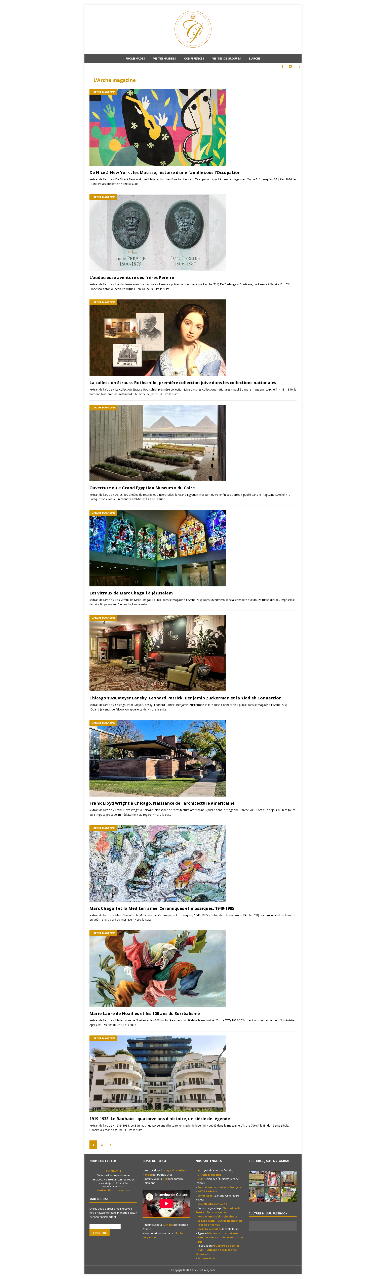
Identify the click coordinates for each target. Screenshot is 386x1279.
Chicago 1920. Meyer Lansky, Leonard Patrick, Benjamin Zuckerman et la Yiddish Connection (185, 698)
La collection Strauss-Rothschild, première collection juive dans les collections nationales (182, 382)
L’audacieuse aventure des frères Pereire (131, 277)
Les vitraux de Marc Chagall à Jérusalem (131, 593)
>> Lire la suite (128, 184)
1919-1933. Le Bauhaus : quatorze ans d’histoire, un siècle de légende (159, 1118)
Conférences (194, 58)
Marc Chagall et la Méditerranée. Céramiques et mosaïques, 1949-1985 (161, 908)
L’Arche (255, 58)
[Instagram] (290, 66)
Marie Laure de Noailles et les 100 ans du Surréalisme (144, 1013)
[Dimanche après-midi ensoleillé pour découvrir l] (256, 1178)
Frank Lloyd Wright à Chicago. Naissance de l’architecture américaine (162, 803)
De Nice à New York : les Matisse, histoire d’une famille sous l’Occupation (165, 172)
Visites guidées (164, 58)
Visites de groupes (226, 58)
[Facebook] (282, 66)
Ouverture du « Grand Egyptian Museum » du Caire (142, 487)
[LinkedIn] (298, 66)
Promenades (135, 58)
